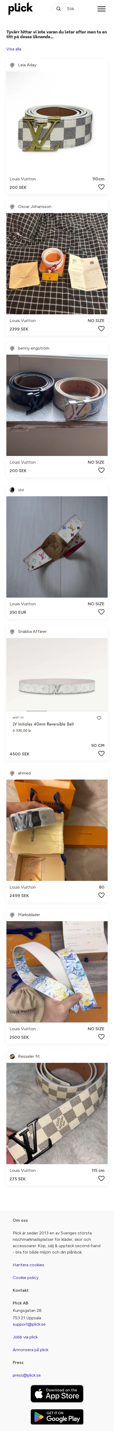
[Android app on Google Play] (57, 1417)
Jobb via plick (25, 1336)
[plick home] (20, 8)
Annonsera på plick (30, 1349)
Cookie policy (25, 1277)
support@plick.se (29, 1324)
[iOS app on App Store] (57, 1394)
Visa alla (13, 48)
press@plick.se (27, 1375)
